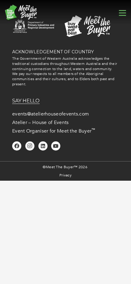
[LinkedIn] (43, 146)
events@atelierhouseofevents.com (50, 114)
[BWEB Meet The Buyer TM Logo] (21, 12)
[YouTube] (55, 146)
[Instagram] (29, 146)
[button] (122, 13)
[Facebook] (16, 146)
